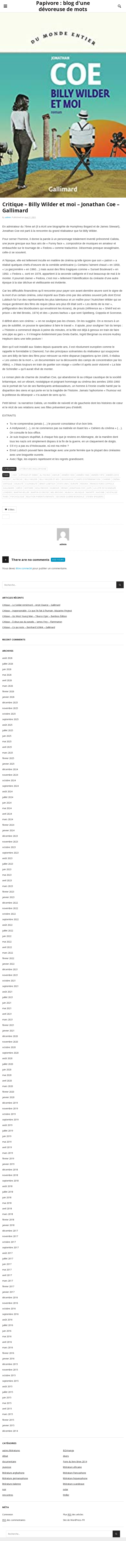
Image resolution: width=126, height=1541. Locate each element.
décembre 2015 (10, 1364)
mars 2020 (7, 1086)
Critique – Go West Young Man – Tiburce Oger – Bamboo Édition (34, 616)
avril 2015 (7, 1408)
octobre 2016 (9, 1308)
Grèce (19, 488)
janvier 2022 (8, 963)
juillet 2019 (7, 1130)
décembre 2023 (10, 835)
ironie (64, 488)
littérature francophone (74, 1472)
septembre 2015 (10, 1380)
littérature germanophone (15, 1478)
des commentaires (13, 1520)
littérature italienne (11, 1483)
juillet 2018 (7, 1191)
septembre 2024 (10, 785)
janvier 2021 (8, 1030)
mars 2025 (7, 752)
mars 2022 (7, 952)
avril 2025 (7, 746)
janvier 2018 (8, 1225)
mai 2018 (7, 1202)
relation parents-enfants (40, 496)
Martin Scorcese (40, 492)
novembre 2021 (10, 975)
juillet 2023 (7, 863)
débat (5, 1456)
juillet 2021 (7, 997)
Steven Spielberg (95, 496)
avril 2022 (7, 947)
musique (79, 492)
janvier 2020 (8, 1097)
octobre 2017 (9, 1241)
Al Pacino (45, 475)
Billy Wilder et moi (49, 479)
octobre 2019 (9, 1114)
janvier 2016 (8, 1358)
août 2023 (7, 858)
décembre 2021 (10, 969)
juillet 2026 (7, 663)
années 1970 (97, 475)
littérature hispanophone (75, 1478)
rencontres (7, 1494)
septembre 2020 (10, 1052)
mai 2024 (7, 808)
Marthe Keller (21, 492)
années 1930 (68, 475)
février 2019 (8, 1158)
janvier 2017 (8, 1291)
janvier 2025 (8, 763)
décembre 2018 (10, 1169)
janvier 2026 (8, 696)
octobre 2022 (9, 913)
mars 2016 (7, 1347)
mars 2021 (7, 1019)
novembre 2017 (10, 1236)
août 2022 (7, 924)
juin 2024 (6, 802)
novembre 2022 (10, 908)
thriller (66, 1494)
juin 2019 (6, 1136)
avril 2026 (7, 680)
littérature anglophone (32, 469)
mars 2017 (7, 1280)
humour (54, 488)
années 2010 (112, 475)
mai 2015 (7, 1403)
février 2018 (8, 1219)
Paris (5, 496)
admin (8, 217)
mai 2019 (7, 1141)
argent (7, 479)
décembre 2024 (10, 769)
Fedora (84, 483)
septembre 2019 (10, 1119)
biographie (68, 479)
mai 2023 (7, 874)
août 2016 (7, 1319)
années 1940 (82, 475)
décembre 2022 (10, 902)
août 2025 (7, 724)
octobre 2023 (9, 847)
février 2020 (8, 1091)
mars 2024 (7, 819)
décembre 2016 (10, 1297)
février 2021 (8, 1025)
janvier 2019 (8, 1164)
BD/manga (68, 1450)
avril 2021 (7, 1013)
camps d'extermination (87, 479)
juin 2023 (6, 869)
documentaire (9, 1461)
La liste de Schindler (105, 488)
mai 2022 (7, 941)
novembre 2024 (10, 774)
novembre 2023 (10, 841)
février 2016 (8, 1353)
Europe (74, 483)
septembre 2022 (10, 919)
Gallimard (8, 488)
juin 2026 (6, 669)
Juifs (89, 488)
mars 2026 (7, 685)
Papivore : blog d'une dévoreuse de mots (63, 6)
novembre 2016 (10, 1303)
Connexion (7, 1514)
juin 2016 (6, 1330)
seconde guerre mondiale (70, 496)
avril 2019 (7, 1147)
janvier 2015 (8, 1425)
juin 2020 (6, 1069)
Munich (69, 492)
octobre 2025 (9, 713)
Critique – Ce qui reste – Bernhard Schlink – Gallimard (28, 627)
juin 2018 (6, 1197)
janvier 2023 (8, 897)
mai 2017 (7, 1269)
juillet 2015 (7, 1391)
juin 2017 (6, 1264)
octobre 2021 (9, 980)
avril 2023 (7, 880)
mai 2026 (7, 674)
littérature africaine (72, 1467)
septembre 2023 (10, 852)
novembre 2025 (10, 708)
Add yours (58, 559)
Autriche (18, 479)
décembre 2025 (10, 702)
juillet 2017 (7, 1258)
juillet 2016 (7, 1325)
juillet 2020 (7, 1064)
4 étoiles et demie (28, 475)
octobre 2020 (9, 1047)
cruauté (18, 483)
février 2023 (8, 891)
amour (56, 475)
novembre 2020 (10, 1041)
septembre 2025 (10, 719)
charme (106, 479)
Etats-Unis (63, 483)
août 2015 (7, 1386)
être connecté (24, 568)
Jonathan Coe (77, 488)
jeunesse (6, 1467)
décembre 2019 (10, 1102)
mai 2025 (7, 741)
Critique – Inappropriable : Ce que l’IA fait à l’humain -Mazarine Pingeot (37, 610)
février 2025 (8, 758)
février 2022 (8, 958)
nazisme (100, 492)
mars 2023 (7, 886)
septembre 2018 (10, 1180)
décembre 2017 (10, 1230)
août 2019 (7, 1125)
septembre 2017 (10, 1247)
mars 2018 (7, 1214)
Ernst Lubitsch (47, 483)
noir (4, 1489)
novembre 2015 (10, 1369)
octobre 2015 (9, 1375)
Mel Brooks (57, 492)
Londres (7, 492)
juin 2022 (6, 936)
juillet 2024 (7, 797)
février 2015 (8, 1419)
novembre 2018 (10, 1175)
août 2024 (7, 791)
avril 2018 (7, 1208)
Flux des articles (73, 1514)
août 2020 (7, 1058)
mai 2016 (7, 1336)
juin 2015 (6, 1397)
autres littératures (11, 1450)
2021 (14, 475)
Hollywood (41, 488)
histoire (28, 488)
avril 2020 (7, 1080)
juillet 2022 (7, 930)
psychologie (17, 496)
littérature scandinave (73, 1483)
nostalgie (111, 492)
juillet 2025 (7, 730)
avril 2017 (7, 1275)
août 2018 (7, 1186)
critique (7, 483)
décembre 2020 (10, 1036)
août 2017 (7, 1253)
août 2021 (7, 991)
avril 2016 (7, 1341)
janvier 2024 (8, 830)
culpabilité (31, 483)
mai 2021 (7, 1008)
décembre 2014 (10, 1430)
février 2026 (8, 691)
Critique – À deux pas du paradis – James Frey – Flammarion (32, 621)
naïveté (90, 492)
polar (65, 1489)
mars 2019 (7, 1152)
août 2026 (7, 658)
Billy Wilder (31, 479)
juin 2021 (6, 1002)
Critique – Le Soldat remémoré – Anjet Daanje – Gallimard (31, 604)
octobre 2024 (9, 780)
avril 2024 (7, 813)
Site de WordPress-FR (74, 1520)
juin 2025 (6, 735)
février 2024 (8, 824)
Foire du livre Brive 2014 (75, 1461)
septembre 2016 (10, 1314)
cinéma (116, 479)
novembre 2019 (10, 1108)
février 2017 (8, 1286)
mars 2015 (7, 1414)
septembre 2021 (10, 986)
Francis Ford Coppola (102, 483)
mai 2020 (7, 1075)
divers (66, 1456)
